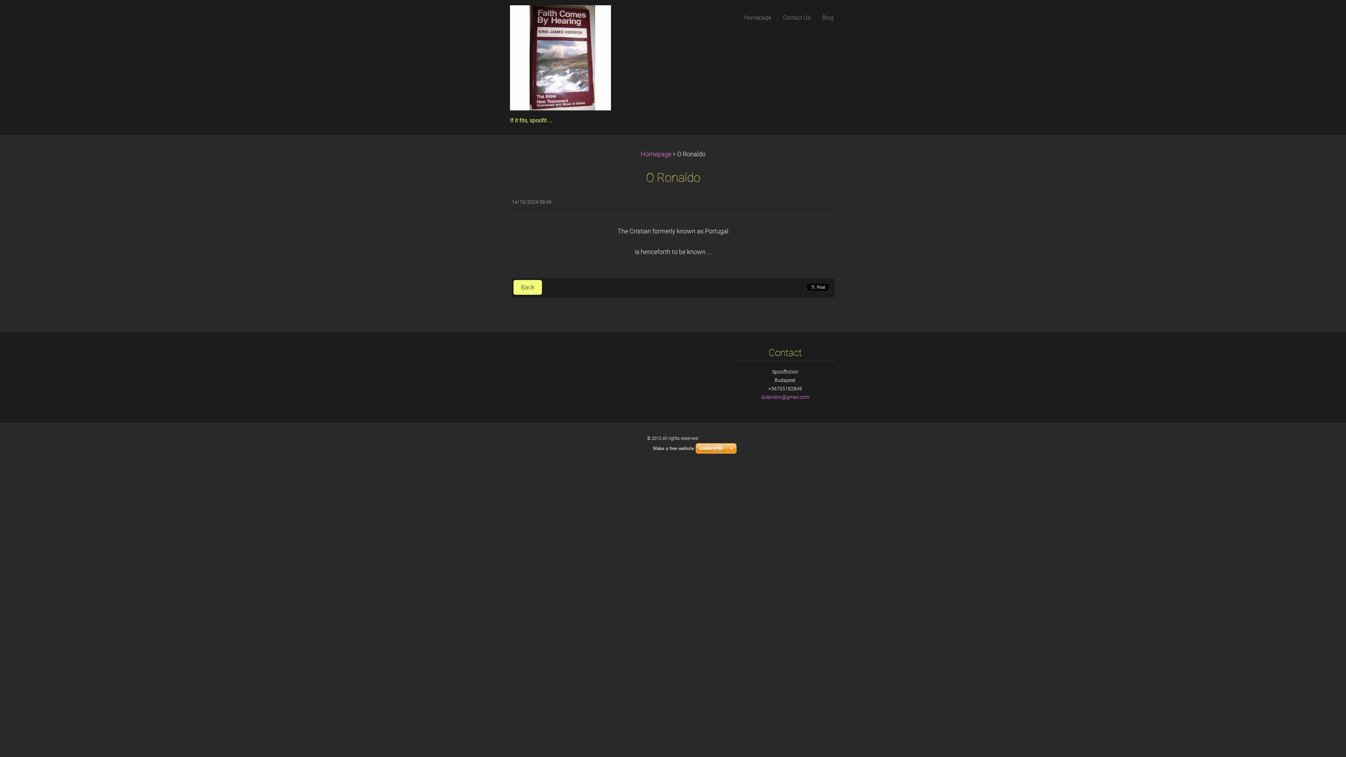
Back (528, 287)
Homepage (656, 154)
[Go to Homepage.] (560, 60)
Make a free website (673, 448)
